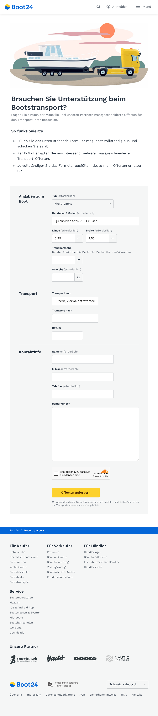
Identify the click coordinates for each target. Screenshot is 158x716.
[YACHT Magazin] (56, 658)
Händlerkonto (93, 567)
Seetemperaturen (21, 597)
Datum (56, 327)
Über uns (16, 694)
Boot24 (14, 530)
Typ (63, 195)
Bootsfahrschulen (21, 622)
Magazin (15, 602)
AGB (82, 694)
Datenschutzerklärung (60, 694)
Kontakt (137, 694)
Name (65, 351)
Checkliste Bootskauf (24, 557)
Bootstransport (19, 582)
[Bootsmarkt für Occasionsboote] (19, 7)
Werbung (15, 627)
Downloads (17, 632)
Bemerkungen (61, 403)
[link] (23, 659)
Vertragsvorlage (57, 567)
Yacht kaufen (18, 567)
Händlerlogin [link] (92, 552)
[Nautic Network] (117, 658)
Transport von (61, 293)
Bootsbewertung (58, 562)
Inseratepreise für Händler (101, 562)
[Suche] (99, 6)
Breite (99, 230)
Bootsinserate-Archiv (61, 572)
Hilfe (124, 694)
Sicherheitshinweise (103, 694)
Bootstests (17, 577)
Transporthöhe (61, 247)
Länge (65, 230)
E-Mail (65, 368)
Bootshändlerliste (95, 557)
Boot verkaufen (57, 557)
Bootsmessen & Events (25, 612)
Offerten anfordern (75, 492)
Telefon (66, 386)
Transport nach (62, 310)
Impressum (33, 694)
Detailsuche (17, 552)
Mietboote (16, 617)
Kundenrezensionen (60, 577)
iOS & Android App (22, 607)
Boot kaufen (18, 562)
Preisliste (53, 552)
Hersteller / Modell (73, 213)
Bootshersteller (20, 572)
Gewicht (66, 269)
